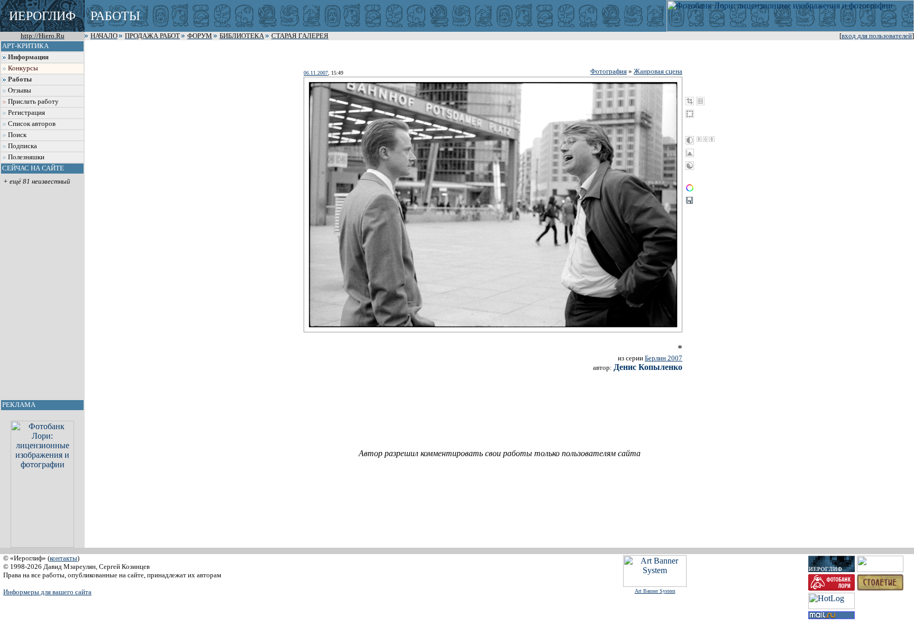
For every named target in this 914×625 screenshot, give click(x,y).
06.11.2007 (316, 73)
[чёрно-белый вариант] (690, 140)
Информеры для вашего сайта (47, 592)
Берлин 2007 (663, 358)
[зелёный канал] (705, 139)
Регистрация (26, 112)
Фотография (608, 71)
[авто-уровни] (690, 165)
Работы (20, 79)
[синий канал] (712, 139)
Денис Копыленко (648, 367)
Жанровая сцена (658, 71)
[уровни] (690, 153)
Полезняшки (26, 157)
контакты (63, 558)
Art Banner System (655, 591)
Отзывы (19, 90)
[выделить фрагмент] (690, 114)
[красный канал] (699, 139)
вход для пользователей (877, 36)
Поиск (17, 135)
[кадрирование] (690, 101)
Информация (28, 57)
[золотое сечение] (700, 101)
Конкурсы (23, 68)
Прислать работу (33, 101)
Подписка (22, 146)
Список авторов (32, 124)
